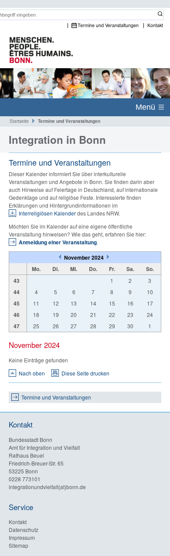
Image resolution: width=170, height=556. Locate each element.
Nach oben (32, 373)
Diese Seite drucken (85, 373)
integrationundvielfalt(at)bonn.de (47, 486)
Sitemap (18, 545)
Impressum (22, 537)
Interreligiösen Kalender (47, 213)
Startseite (19, 121)
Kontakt (155, 25)
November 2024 (84, 257)
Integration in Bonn (57, 139)
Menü (145, 107)
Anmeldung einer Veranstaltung (58, 242)
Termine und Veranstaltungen (108, 25)
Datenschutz (23, 529)
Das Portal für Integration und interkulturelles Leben (37, 50)
